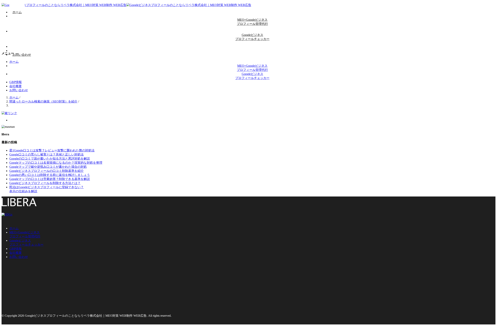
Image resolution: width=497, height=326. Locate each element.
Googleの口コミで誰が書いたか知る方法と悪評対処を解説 (49, 158)
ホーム (17, 12)
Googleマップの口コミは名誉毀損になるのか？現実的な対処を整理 (55, 162)
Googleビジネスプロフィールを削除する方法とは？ (45, 183)
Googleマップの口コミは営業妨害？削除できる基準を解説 (49, 179)
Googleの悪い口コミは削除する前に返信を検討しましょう (49, 174)
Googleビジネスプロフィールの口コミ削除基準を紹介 (46, 170)
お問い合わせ (21, 54)
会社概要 (15, 86)
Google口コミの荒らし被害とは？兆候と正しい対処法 (46, 154)
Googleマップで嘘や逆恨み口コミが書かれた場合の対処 (48, 166)
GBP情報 (15, 82)
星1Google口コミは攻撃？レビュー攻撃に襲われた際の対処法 (52, 150)
